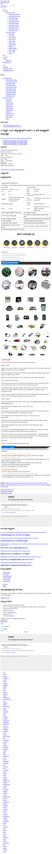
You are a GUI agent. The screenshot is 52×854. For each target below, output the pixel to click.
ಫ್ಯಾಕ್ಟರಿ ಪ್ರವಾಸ (9, 60)
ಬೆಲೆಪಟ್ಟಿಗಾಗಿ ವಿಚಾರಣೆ (5, 598)
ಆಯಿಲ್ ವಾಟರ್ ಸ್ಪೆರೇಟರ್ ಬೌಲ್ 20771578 (12, 126)
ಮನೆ (4, 9)
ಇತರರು (10, 53)
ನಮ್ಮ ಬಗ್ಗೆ (5, 58)
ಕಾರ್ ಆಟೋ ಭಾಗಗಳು (10, 32)
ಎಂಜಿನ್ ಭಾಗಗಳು (12, 37)
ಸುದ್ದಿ (4, 55)
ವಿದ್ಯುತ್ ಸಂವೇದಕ (12, 44)
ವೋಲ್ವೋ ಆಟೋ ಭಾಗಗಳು (14, 14)
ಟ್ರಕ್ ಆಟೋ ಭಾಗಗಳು (10, 12)
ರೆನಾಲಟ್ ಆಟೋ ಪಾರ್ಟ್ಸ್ (14, 25)
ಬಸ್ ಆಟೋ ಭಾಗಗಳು (13, 30)
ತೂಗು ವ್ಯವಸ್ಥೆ (11, 35)
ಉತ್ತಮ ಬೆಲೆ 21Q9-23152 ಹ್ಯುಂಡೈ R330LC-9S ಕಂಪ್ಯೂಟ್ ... (15, 553)
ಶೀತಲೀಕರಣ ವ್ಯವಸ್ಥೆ (13, 48)
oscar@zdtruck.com (12, 612)
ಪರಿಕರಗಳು (11, 46)
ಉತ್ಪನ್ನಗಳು (5, 11)
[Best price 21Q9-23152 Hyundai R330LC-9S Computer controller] (15, 551)
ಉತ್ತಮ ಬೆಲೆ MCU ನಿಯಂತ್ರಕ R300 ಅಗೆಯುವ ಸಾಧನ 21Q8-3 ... (17, 565)
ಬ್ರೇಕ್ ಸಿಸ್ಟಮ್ (11, 34)
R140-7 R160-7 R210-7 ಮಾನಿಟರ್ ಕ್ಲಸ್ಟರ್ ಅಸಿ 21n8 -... (15, 547)
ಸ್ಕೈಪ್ (2, 623)
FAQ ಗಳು (5, 57)
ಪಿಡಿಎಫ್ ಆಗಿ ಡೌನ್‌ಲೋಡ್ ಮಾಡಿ (17, 169)
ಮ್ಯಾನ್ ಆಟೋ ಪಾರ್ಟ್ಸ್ (13, 18)
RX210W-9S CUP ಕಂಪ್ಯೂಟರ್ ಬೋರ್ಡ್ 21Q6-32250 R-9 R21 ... (17, 559)
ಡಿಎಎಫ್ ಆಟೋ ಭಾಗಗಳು (14, 21)
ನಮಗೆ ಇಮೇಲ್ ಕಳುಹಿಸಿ (5, 169)
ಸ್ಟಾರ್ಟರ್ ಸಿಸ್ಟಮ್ (12, 50)
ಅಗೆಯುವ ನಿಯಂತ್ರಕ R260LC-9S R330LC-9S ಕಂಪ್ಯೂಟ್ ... (16, 535)
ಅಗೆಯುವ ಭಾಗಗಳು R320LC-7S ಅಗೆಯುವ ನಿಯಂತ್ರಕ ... (15, 540)
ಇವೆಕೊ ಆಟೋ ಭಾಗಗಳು (14, 23)
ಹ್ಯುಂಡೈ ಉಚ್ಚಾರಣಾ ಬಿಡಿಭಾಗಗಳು (7, 489)
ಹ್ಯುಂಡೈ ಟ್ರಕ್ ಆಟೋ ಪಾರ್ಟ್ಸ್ (6, 493)
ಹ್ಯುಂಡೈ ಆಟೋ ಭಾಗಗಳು (14, 28)
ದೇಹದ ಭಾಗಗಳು (12, 39)
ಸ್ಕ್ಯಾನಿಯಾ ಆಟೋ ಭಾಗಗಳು (14, 16)
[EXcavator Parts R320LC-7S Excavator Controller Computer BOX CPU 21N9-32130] (20, 538)
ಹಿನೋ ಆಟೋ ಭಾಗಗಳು (14, 26)
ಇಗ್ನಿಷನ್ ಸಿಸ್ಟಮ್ (12, 42)
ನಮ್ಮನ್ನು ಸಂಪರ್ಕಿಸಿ (7, 62)
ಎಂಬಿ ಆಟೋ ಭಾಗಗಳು (13, 19)
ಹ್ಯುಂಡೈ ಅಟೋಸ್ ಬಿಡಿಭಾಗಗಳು (7, 491)
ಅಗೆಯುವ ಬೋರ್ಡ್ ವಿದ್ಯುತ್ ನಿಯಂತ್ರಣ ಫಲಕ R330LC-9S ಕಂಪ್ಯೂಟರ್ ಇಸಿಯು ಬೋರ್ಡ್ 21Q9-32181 (26, 483)
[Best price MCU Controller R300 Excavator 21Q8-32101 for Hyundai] (16, 562)
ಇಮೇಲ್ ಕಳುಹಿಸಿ (4, 621)
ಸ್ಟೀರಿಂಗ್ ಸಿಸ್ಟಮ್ (12, 41)
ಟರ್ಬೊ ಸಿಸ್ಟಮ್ (12, 51)
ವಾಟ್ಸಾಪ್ (5, 628)
